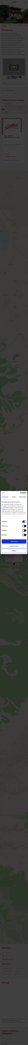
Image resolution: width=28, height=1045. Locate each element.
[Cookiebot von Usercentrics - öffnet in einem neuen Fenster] (20, 493)
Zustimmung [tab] (5, 496)
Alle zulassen (14, 541)
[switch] (24, 527)
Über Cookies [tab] (22, 496)
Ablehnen (14, 550)
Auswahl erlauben (14, 546)
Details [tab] (14, 496)
